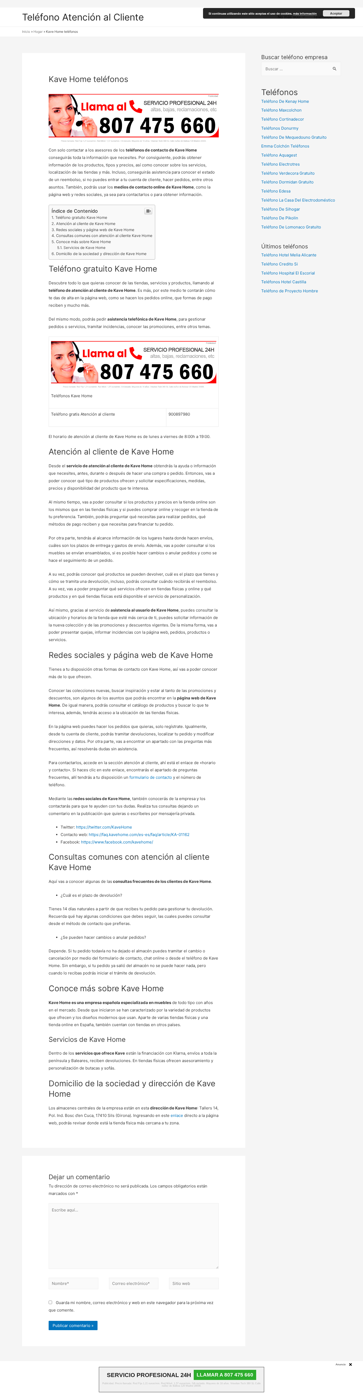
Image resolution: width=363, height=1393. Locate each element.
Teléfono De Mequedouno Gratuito (294, 137)
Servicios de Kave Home (84, 247)
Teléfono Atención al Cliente (83, 17)
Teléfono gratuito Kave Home (81, 217)
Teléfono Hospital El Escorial (288, 273)
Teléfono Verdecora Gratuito (288, 173)
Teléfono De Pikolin (279, 217)
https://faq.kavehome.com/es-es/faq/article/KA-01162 (138, 834)
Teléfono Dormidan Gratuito (287, 182)
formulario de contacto (150, 777)
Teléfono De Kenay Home (285, 101)
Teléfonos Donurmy (279, 128)
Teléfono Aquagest (279, 155)
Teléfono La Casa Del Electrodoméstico (298, 200)
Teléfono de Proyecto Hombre (289, 290)
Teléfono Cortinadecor (282, 119)
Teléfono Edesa (275, 191)
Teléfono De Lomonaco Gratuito (291, 227)
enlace (176, 1115)
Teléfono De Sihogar (280, 209)
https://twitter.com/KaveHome (103, 827)
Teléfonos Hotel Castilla (283, 281)
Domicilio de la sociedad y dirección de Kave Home (101, 253)
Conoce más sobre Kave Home (83, 241)
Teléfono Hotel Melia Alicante (288, 254)
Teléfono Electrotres (280, 164)
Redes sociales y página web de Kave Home (95, 229)
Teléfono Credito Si (279, 264)
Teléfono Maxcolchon (281, 110)
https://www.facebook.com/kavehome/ (116, 842)
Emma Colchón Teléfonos (285, 146)
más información (305, 13)
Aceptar (336, 13)
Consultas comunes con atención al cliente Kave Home (104, 235)
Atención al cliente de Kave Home (85, 223)
